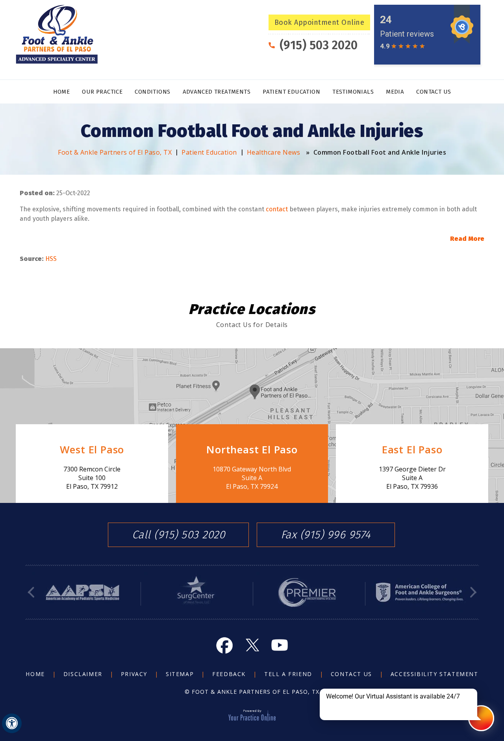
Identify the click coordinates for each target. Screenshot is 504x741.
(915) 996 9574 (335, 535)
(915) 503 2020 (319, 45)
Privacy (134, 674)
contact (277, 209)
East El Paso (412, 449)
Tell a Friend (288, 674)
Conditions (152, 91)
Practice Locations (252, 309)
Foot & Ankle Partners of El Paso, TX (115, 152)
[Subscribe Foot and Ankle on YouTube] (279, 645)
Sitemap (180, 674)
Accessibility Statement (434, 674)
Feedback (229, 674)
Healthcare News (273, 152)
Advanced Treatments (217, 91)
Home (61, 91)
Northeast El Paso (252, 449)
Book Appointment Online (319, 22)
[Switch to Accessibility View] (12, 723)
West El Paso (92, 449)
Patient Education (291, 91)
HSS (51, 258)
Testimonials (353, 91)
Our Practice (102, 91)
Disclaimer (82, 674)
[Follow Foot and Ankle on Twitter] (252, 645)
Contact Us (433, 91)
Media (395, 91)
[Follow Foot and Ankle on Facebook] (224, 645)
